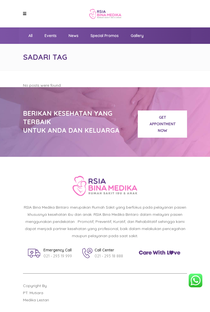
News (73, 35)
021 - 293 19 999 (57, 256)
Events (51, 35)
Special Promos (105, 35)
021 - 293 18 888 (109, 256)
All (30, 35)
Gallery (137, 35)
